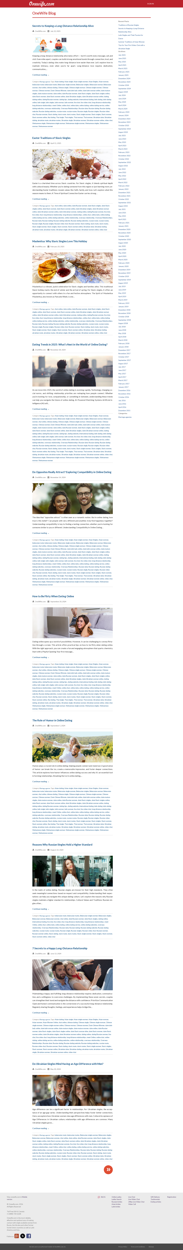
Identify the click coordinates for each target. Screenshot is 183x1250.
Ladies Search (117, 1199)
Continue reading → (40, 75)
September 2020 (124, 239)
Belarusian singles (82, 85)
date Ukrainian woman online (92, 97)
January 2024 (123, 115)
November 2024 (124, 82)
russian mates (72, 111)
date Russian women (69, 94)
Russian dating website (62, 221)
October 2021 (123, 199)
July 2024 (122, 95)
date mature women (45, 94)
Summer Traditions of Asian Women (131, 42)
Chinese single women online (53, 1025)
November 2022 (124, 156)
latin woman (59, 102)
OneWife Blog (44, 13)
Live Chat (131, 1197)
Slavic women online (39, 117)
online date (75, 105)
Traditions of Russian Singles (128, 25)
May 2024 (122, 102)
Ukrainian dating (101, 227)
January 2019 (123, 307)
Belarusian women (53, 919)
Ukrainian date (98, 117)
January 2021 (123, 226)
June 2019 (122, 290)
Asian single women (81, 82)
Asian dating (59, 82)
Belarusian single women (66, 85)
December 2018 (124, 310)
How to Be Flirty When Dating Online (53, 596)
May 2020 (122, 253)
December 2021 (124, 193)
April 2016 (122, 407)
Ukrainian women (79, 120)
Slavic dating (52, 114)
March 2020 (122, 260)
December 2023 (124, 119)
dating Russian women (50, 99)
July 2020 (122, 246)
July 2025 (122, 55)
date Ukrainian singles (74, 97)
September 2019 (124, 280)
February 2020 (123, 263)
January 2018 (123, 347)
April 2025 (122, 65)
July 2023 (122, 136)
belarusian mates (51, 85)
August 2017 (123, 364)
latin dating (98, 99)
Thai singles (69, 117)
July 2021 (122, 209)
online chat (66, 105)
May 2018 (122, 333)
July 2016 (122, 400)
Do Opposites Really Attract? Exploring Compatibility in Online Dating (71, 472)
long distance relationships (42, 105)
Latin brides (116, 1207)
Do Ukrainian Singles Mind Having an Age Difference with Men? (67, 1063)
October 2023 (123, 125)
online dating (84, 105)
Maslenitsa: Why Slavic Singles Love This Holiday (59, 241)
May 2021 (122, 216)
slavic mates (71, 114)
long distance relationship (101, 102)
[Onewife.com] (41, 4)
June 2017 (122, 370)
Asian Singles (93, 82)
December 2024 (124, 78)
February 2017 (123, 384)
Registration (171, 1197)
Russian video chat (61, 224)
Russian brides (117, 1202)
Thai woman (78, 117)
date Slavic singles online (101, 94)
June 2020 (122, 250)
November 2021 (124, 196)
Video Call (132, 1204)
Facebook (29, 1236)
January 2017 (123, 387)
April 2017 (122, 377)
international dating (86, 99)
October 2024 (123, 85)
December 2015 (124, 411)
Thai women (88, 117)
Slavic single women (83, 114)
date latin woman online (91, 91)
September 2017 (124, 360)
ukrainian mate (43, 120)
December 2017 (124, 350)
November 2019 (124, 273)
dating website (73, 99)
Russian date (83, 108)
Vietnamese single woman (55, 123)
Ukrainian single (67, 120)
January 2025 (123, 75)
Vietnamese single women (75, 123)
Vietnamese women (45, 126)
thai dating (51, 117)
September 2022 (124, 162)
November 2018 (124, 313)
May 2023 (122, 142)
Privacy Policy (123, 1247)
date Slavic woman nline (79, 1031)
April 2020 (122, 256)
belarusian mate (38, 85)
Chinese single (63, 88)
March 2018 (122, 340)
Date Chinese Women (58, 91)
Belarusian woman (96, 85)
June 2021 (122, 213)
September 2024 (124, 89)
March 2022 (122, 182)
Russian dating (94, 108)
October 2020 (123, 236)
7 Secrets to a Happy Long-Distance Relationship (59, 948)
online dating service (97, 105)
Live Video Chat (134, 1199)
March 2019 (122, 300)
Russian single (83, 111)
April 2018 (122, 337)
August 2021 (123, 206)
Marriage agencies (45, 82)
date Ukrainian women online (48, 212)
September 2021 (124, 203)
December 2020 (124, 229)
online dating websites (56, 218)
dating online (37, 99)
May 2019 (122, 293)
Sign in (150, 4)
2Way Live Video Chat (136, 1202)
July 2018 (122, 327)
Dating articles (156, 1202)
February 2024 (123, 112)
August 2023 (123, 132)
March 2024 (122, 109)
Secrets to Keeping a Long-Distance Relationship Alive (63, 25)
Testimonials (155, 1199)
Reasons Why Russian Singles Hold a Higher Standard (62, 844)
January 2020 (123, 266)
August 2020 (123, 243)
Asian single (68, 82)
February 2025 (123, 72)
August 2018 (123, 323)
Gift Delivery (155, 1197)
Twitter (23, 1236)
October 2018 (123, 317)
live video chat (86, 102)
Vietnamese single (38, 123)
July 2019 (122, 286)
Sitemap (151, 1247)
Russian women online (40, 934)
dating (106, 97)
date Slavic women (39, 97)
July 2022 (122, 169)
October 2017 (123, 357)
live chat (77, 102)
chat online (42, 88)
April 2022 (122, 179)
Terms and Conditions (138, 1247)
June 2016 (122, 404)
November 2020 (124, 233)
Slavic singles (96, 114)
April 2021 (122, 219)
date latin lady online (74, 91)
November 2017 (124, 354)
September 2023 (124, 129)
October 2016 (123, 397)
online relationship (71, 218)
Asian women (37, 1022)
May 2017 (122, 374)
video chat (108, 120)
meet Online (56, 105)
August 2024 (123, 92)
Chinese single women (94, 88)
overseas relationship (52, 108)
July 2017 (122, 367)
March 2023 (122, 149)
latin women (68, 102)
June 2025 (122, 58)
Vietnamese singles (92, 123)
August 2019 (123, 283)
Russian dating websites (47, 111)
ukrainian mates (55, 120)
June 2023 (122, 139)
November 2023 (124, 122)
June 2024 (122, 99)
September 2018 (124, 320)
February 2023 (123, 152)
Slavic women (106, 114)
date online (57, 94)
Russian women (41, 114)
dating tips (63, 99)
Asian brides (116, 1204)
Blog (103, 1197)
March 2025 (122, 68)
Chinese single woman (77, 88)
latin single (41, 102)
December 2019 (124, 270)
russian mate (61, 111)
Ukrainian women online (95, 120)
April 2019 (122, 297)
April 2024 (122, 105)
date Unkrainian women (67, 212)
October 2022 (123, 159)
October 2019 (123, 276)
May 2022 (122, 176)
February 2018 (123, 343)
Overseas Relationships (69, 108)
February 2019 (123, 303)
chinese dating (52, 88)
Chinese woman (70, 1025)
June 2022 (122, 172)
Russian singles (93, 111)
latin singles (50, 102)
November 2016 (124, 394)
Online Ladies (116, 1197)
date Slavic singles (84, 94)
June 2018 (122, 330)
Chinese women (44, 91)
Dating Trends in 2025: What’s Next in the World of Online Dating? (70, 344)
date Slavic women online (56, 97)
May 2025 (122, 62)
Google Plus (17, 1236)
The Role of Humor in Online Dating (52, 720)
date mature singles (66, 1028)
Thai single (60, 117)
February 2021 (123, 223)
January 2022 (123, 189)
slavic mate (62, 114)
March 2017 (122, 380)
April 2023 (122, 146)
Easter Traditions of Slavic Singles (51, 137)
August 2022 (123, 166)
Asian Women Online (50, 1022)
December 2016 (124, 390)
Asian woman (103, 82)
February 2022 (123, 186)
